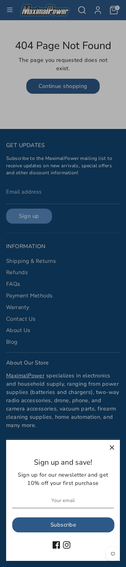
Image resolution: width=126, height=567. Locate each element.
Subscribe (63, 524)
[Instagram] (66, 545)
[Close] (112, 448)
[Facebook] (56, 545)
